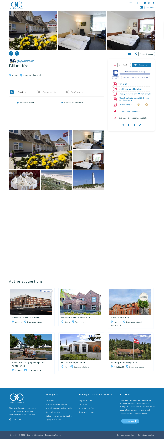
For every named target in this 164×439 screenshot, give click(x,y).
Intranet (83, 404)
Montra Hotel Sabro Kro (75, 317)
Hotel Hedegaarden (73, 362)
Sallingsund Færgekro (124, 362)
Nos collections (52, 412)
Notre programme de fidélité (59, 416)
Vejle (67, 367)
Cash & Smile (23, 61)
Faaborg (18, 370)
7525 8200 (123, 84)
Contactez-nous (53, 420)
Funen (39, 370)
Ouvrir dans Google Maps (131, 111)
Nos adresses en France (56, 404)
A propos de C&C (87, 408)
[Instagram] (149, 2)
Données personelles (125, 435)
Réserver (49, 400)
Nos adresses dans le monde (58, 408)
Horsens (117, 322)
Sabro (67, 322)
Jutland (37, 75)
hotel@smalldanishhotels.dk (130, 89)
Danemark (28, 75)
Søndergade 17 (117, 325)
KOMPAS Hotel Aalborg (26, 317)
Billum (15, 75)
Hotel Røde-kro (120, 317)
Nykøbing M (119, 367)
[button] (150, 7)
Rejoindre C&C (86, 400)
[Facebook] (144, 2)
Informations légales (145, 435)
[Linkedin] (153, 2)
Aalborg (18, 322)
